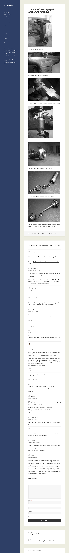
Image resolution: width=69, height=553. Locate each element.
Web (5, 31)
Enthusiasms (6, 14)
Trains (6, 20)
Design (6, 33)
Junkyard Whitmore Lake (39, 375)
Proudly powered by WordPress (34, 550)
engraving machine (36, 288)
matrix (58, 233)
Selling (32, 455)
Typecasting (7, 24)
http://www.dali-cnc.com (55, 293)
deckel (51, 233)
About (5, 40)
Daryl (32, 344)
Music (5, 27)
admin (40, 233)
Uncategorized (7, 29)
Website (30, 511)
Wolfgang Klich (34, 268)
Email (30, 506)
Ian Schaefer (8, 5)
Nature (6, 18)
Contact (5, 42)
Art (5, 16)
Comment (31, 484)
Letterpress (6, 22)
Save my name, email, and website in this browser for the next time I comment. (45, 516)
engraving (55, 233)
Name (30, 500)
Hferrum (33, 396)
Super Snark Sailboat (12, 50)
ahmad (32, 309)
